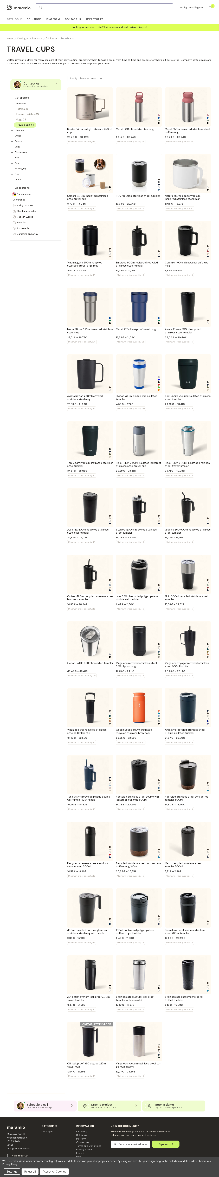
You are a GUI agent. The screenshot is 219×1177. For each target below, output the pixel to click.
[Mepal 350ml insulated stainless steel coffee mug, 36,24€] (188, 107)
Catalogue (14, 19)
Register (199, 7)
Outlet (18, 179)
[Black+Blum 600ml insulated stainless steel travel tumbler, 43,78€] (188, 441)
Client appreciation (27, 211)
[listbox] (91, 78)
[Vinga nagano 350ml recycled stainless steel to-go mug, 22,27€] (90, 240)
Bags (17, 146)
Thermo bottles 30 (27, 114)
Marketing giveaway (27, 233)
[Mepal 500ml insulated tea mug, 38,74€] (139, 107)
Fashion (19, 141)
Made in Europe (25, 216)
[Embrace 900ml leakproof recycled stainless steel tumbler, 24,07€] (139, 240)
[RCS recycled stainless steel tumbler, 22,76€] (139, 174)
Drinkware (20, 103)
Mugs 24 (21, 119)
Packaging (20, 168)
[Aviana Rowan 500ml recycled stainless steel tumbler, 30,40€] (188, 307)
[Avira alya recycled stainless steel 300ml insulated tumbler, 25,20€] (188, 708)
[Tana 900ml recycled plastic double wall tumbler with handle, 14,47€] (90, 774)
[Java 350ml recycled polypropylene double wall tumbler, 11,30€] (139, 574)
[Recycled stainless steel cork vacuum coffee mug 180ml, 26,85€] (139, 841)
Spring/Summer (25, 205)
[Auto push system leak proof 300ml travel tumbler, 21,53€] (90, 975)
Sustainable (23, 228)
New (17, 174)
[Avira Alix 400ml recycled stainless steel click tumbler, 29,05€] (90, 507)
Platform (53, 19)
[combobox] (104, 7)
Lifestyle (19, 130)
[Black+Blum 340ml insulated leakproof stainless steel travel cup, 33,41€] (139, 441)
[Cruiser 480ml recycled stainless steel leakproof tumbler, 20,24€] (90, 574)
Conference (18, 199)
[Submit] (40, 7)
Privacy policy (84, 1149)
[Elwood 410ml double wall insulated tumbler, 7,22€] (139, 374)
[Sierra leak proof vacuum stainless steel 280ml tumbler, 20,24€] (188, 908)
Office (18, 135)
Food (17, 163)
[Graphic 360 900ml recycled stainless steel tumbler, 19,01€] (188, 507)
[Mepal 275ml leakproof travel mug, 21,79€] (139, 307)
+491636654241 (19, 1155)
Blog (78, 1156)
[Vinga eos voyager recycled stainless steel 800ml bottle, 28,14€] (188, 641)
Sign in (187, 7)
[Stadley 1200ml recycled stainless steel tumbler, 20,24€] (139, 507)
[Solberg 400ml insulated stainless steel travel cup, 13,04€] (90, 174)
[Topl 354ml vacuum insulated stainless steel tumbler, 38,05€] (90, 441)
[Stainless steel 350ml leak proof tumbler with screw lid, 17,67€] (139, 975)
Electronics (21, 152)
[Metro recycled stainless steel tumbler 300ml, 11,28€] (188, 841)
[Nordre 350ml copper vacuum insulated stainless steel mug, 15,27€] (188, 174)
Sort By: (74, 78)
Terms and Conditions (88, 1145)
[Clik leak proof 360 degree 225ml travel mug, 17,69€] (90, 1041)
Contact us (73, 19)
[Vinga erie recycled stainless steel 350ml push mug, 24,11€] (139, 641)
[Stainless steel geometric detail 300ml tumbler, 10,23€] (188, 975)
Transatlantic (24, 194)
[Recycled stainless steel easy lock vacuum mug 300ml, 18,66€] (90, 841)
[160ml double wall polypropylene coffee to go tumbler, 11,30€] (139, 908)
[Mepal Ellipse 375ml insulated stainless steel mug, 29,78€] (90, 307)
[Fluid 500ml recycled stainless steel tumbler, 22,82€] (188, 574)
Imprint (80, 1153)
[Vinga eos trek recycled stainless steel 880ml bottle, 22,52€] (90, 708)
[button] (12, 103)
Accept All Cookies (54, 1171)
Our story (81, 1131)
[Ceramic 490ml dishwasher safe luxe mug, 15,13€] (188, 240)
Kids (17, 157)
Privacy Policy (9, 1164)
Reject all (30, 1171)
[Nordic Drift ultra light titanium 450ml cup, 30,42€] (90, 107)
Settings (12, 1171)
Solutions (34, 19)
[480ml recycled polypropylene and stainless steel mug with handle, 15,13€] (90, 908)
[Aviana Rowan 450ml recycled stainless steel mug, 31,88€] (90, 374)
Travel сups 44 (25, 125)
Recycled (22, 222)
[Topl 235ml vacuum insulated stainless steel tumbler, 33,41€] (188, 374)
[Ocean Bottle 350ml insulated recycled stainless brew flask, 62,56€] (139, 708)
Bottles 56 (22, 109)
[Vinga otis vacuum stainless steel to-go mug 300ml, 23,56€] (139, 1041)
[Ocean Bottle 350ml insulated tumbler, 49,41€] (90, 641)
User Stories (94, 19)
